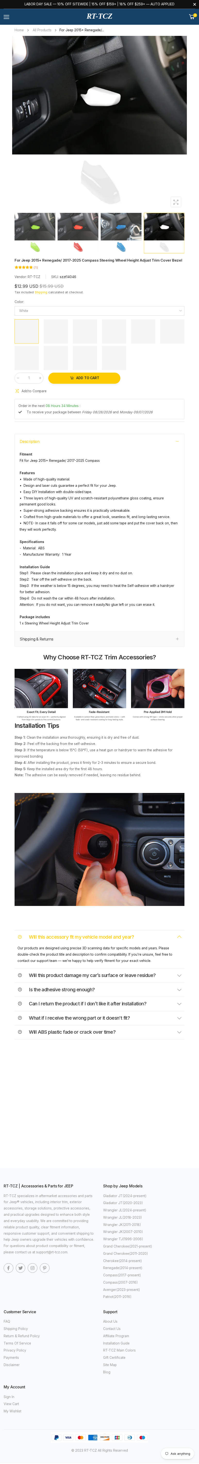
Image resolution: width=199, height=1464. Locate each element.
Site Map (110, 1365)
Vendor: (21, 277)
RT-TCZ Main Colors (119, 1350)
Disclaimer (12, 1365)
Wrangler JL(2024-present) (124, 1210)
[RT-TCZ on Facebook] (8, 1268)
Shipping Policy (16, 1329)
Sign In (9, 1397)
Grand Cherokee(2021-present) (127, 1246)
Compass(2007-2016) (120, 1282)
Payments (11, 1358)
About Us (110, 1321)
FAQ (7, 1321)
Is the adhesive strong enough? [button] (61, 989)
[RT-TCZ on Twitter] (20, 1268)
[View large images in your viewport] (176, 202)
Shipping (41, 292)
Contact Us (112, 1329)
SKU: (55, 277)
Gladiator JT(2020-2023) (123, 1203)
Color (19, 302)
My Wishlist (12, 1411)
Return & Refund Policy (22, 1336)
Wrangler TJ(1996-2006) (123, 1239)
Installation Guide (116, 1343)
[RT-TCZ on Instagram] (32, 1268)
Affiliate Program (116, 1336)
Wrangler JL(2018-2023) (122, 1217)
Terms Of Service (17, 1343)
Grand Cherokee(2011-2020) (125, 1254)
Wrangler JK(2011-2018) (122, 1225)
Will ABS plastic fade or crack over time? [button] (72, 1032)
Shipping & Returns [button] (36, 639)
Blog (106, 1372)
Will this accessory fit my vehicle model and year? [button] (81, 937)
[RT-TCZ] (41, 695)
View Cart (11, 1404)
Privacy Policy (15, 1350)
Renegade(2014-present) (122, 1268)
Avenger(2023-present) (121, 1290)
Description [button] (30, 441)
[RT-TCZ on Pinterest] (45, 1268)
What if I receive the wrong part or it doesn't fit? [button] (79, 1018)
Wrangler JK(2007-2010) (123, 1232)
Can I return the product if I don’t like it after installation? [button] (87, 1004)
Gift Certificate (114, 1358)
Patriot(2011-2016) (117, 1297)
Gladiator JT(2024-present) (125, 1196)
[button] (180, 123)
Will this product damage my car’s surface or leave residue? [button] (92, 975)
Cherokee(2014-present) (122, 1261)
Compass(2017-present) (122, 1275)
